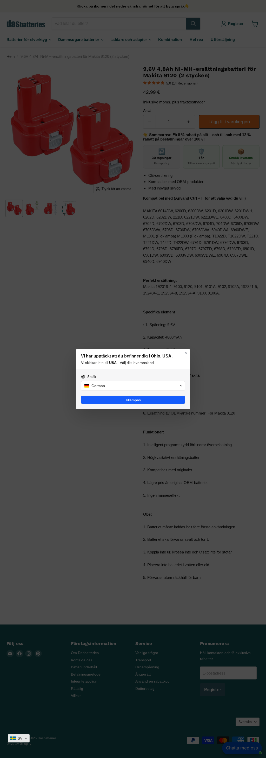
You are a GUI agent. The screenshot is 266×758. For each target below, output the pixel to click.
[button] (19, 738)
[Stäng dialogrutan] (186, 353)
